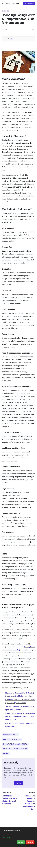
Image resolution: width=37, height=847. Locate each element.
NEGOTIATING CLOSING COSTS (15, 744)
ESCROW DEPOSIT (10, 735)
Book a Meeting (29, 3)
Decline (30, 842)
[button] (3, 3)
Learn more (6, 837)
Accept (20, 842)
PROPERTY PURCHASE (12, 739)
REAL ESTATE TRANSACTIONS (15, 749)
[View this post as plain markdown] (33, 29)
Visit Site (19, 783)
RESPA (5, 753)
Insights (5, 11)
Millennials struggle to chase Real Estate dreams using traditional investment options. (20, 716)
